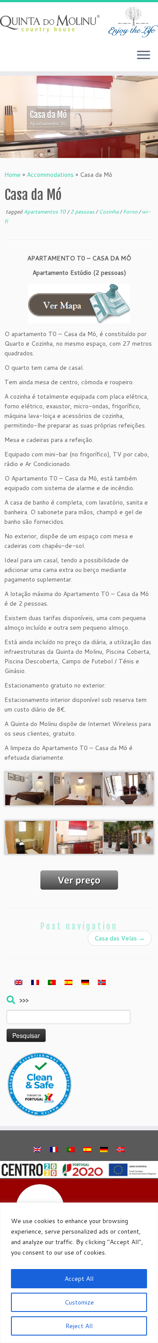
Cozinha (109, 211)
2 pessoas (83, 211)
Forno (131, 211)
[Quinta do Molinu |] (79, 22)
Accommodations (50, 174)
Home (12, 174)
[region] (79, 1273)
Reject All (79, 1326)
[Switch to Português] (51, 982)
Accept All (79, 1278)
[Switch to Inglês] (18, 982)
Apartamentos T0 (45, 211)
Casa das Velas (119, 938)
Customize (79, 1302)
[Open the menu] (143, 55)
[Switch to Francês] (35, 982)
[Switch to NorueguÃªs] (101, 982)
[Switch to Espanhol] (68, 982)
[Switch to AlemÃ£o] (85, 982)
